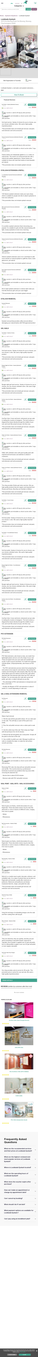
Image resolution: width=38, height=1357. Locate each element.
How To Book (19, 95)
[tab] (19, 111)
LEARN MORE (12, 1354)
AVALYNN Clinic (19, 1047)
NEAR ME (34, 9)
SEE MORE (22, 1351)
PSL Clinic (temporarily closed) (19, 1120)
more (2, 90)
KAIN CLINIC (19, 1095)
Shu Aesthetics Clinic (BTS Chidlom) (19, 1071)
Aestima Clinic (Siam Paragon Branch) (19, 1020)
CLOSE (24, 1354)
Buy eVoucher (32, 104)
